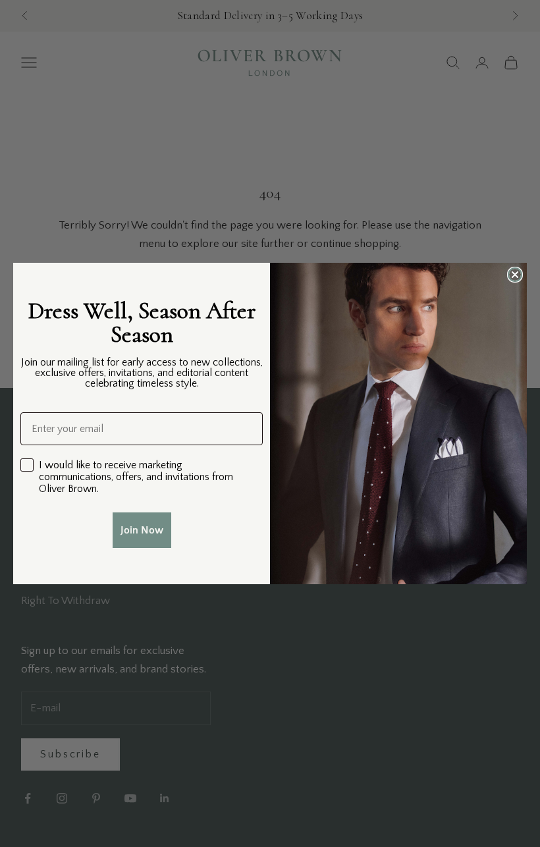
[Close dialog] (515, 274)
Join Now (142, 530)
